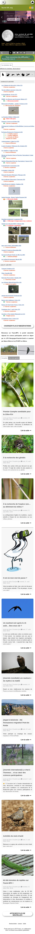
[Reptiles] (18, 74)
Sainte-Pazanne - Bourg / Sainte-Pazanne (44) (14, 197)
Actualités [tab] (4, 358)
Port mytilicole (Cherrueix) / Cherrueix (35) (13, 179)
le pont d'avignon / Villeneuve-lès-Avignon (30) (14, 146)
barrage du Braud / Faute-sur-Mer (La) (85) (13, 255)
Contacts (20, 923)
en (32, 7)
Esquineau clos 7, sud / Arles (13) (11, 309)
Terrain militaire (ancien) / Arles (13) (11, 90)
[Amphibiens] (23, 74)
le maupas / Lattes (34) (8, 170)
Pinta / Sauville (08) (7, 273)
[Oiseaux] (3, 74)
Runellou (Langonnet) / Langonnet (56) (12, 219)
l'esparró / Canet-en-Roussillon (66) (11, 250)
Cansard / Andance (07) (8, 268)
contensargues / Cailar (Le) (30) (10, 141)
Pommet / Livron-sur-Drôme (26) (10, 121)
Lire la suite (25, 430)
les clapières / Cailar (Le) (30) (10, 150)
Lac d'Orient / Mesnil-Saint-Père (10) (11, 282)
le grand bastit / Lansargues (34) (10, 165)
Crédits (24, 923)
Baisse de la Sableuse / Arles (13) (11, 300)
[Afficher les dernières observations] (10, 68)
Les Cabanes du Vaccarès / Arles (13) (12, 85)
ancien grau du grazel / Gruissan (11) (12, 295)
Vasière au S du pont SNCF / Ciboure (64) (13, 224)
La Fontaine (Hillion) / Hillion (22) (10, 117)
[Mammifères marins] (13, 74)
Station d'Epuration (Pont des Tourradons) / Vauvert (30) (17, 161)
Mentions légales (13, 923)
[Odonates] (27, 74)
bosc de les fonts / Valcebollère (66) (11, 245)
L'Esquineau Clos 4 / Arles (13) (10, 318)
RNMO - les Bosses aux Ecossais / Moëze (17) (14, 99)
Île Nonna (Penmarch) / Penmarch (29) (12, 132)
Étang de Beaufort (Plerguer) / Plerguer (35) (13, 175)
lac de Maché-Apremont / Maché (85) (12, 259)
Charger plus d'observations (17, 326)
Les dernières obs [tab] (7, 65)
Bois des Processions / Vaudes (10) (11, 278)
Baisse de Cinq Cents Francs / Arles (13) (13, 305)
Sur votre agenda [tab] (14, 358)
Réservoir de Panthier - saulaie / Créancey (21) (14, 104)
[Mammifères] (8, 74)
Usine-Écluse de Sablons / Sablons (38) (12, 184)
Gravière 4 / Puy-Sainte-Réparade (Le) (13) (13, 314)
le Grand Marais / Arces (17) (9, 94)
